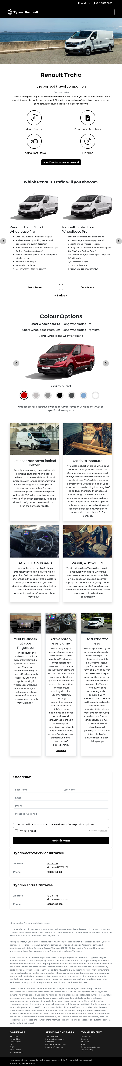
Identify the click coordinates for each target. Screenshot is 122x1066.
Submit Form (61, 840)
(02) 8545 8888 (104, 2)
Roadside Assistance (54, 1047)
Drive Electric (15, 1050)
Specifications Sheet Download (61, 162)
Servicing (14, 1036)
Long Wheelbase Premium (81, 329)
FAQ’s (12, 1047)
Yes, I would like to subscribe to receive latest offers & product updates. (55, 824)
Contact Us (86, 1036)
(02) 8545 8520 (55, 903)
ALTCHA (103, 831)
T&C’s (12, 1044)
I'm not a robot (28, 830)
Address (85, 2)
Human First (15, 1039)
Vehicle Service (51, 1036)
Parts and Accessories (54, 1039)
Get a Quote (35, 287)
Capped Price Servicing (55, 1044)
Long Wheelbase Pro (77, 323)
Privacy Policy (87, 1050)
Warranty (49, 1042)
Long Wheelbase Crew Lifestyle (61, 335)
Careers (84, 1039)
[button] (111, 12)
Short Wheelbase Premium (41, 329)
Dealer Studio (28, 1063)
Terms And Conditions (90, 1047)
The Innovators (16, 1042)
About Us (85, 1042)
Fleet (83, 1044)
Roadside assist (16, 1052)
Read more (61, 750)
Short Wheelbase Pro (45, 323)
